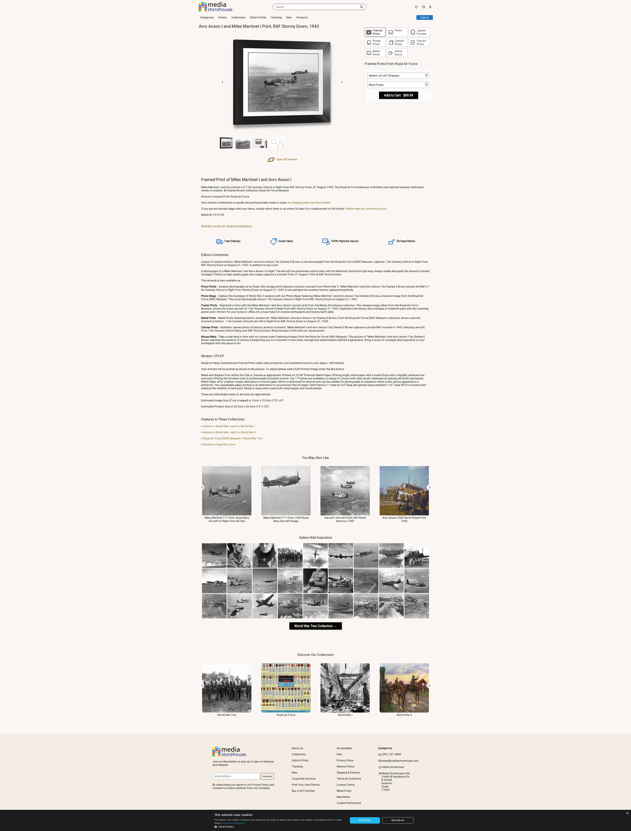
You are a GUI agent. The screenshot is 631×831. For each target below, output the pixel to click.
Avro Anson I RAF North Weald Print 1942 (404, 519)
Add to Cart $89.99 (398, 95)
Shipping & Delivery (348, 772)
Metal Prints (344, 790)
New (289, 17)
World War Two (253, 438)
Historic (208, 426)
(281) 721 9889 (391, 754)
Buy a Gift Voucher (303, 790)
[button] (279, 827)
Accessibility (344, 748)
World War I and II (227, 426)
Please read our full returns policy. (366, 208)
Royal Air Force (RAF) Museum (222, 438)
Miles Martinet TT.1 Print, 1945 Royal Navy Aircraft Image (285, 519)
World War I (248, 426)
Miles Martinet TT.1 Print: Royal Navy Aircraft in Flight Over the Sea (227, 519)
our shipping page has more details (309, 202)
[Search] (361, 7)
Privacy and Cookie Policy (233, 823)
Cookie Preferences (349, 803)
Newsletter (343, 796)
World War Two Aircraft (213, 226)
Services (208, 444)
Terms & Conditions (349, 778)
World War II (248, 432)
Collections (238, 17)
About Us (297, 748)
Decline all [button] (398, 820)
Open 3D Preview (286, 159)
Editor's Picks (258, 17)
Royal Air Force (226, 444)
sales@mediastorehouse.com (400, 760)
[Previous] (222, 82)
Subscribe (267, 776)
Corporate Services (304, 778)
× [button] (627, 813)
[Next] (342, 82)
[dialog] (315, 820)
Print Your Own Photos (306, 784)
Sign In (425, 17)
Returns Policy (345, 766)
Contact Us (385, 748)
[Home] (219, 10)
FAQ (339, 754)
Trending (276, 17)
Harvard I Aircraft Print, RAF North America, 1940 (345, 519)
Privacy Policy (345, 760)
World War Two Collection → (315, 626)
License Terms (346, 784)
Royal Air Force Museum (239, 226)
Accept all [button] (365, 820)
